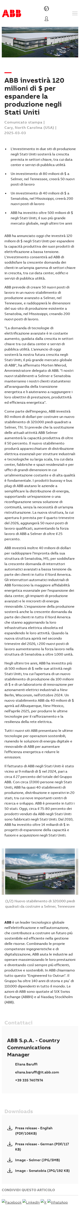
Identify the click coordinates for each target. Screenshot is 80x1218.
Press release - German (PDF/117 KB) (42, 1146)
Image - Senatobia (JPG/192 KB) (42, 1170)
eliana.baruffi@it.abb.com (37, 1072)
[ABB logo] (11, 13)
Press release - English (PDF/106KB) (33, 1131)
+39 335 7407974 (29, 1080)
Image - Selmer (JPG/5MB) (37, 1160)
